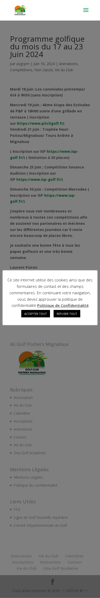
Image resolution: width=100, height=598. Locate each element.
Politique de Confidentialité (63, 305)
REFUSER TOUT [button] (67, 314)
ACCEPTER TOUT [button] (35, 314)
